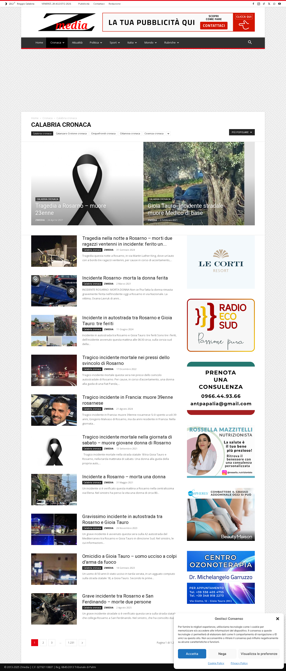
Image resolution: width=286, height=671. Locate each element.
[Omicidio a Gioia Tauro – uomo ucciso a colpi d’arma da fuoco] (54, 569)
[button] (278, 619)
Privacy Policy (239, 663)
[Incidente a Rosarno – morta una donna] (54, 489)
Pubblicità (83, 3)
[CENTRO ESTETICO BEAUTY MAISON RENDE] (221, 514)
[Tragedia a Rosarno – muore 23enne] (87, 190)
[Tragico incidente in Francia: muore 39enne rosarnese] (54, 410)
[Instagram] (258, 3)
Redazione (115, 3)
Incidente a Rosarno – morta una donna (124, 476)
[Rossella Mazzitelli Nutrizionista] (221, 451)
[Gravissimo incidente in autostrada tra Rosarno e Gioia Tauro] (54, 529)
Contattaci (99, 3)
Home (39, 42)
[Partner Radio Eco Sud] (221, 325)
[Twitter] (269, 3)
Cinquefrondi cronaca (103, 133)
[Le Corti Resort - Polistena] (221, 262)
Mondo (148, 42)
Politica (94, 42)
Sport (113, 42)
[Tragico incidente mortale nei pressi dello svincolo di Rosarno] (54, 370)
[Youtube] (279, 3)
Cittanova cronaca (130, 133)
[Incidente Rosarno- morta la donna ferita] (54, 291)
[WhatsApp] (274, 3)
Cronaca (55, 42)
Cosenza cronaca (154, 133)
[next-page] (82, 642)
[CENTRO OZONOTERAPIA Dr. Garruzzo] (221, 577)
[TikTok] (264, 3)
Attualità (77, 42)
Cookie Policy (216, 663)
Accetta (192, 654)
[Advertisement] (143, 80)
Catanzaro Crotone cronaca (71, 133)
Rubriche (170, 42)
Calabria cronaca (42, 133)
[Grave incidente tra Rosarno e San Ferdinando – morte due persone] (54, 609)
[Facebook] (253, 3)
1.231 (71, 642)
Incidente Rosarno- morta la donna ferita (125, 278)
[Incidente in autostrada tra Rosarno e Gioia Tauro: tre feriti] (54, 330)
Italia (131, 42)
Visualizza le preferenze (259, 654)
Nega (222, 654)
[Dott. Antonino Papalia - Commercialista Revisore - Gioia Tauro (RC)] (221, 388)
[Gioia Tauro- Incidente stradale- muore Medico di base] (199, 190)
